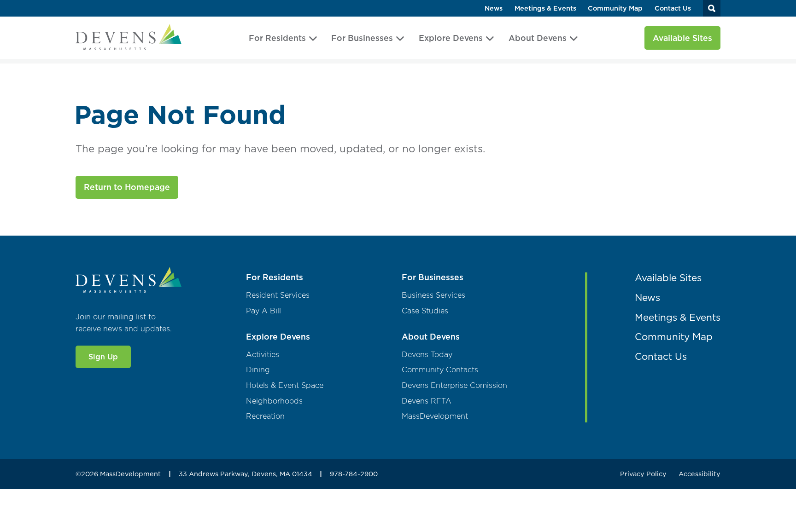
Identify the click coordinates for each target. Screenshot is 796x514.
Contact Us (673, 8)
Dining (258, 369)
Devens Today (427, 354)
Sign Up (103, 357)
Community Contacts (440, 369)
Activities (262, 354)
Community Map (615, 8)
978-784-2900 (354, 474)
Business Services (433, 295)
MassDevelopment (435, 416)
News (494, 8)
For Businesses (362, 38)
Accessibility (699, 474)
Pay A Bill (263, 310)
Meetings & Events (545, 8)
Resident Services (278, 295)
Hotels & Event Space (284, 385)
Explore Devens (451, 38)
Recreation (265, 416)
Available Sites (682, 38)
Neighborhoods (274, 401)
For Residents (277, 38)
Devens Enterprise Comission (454, 385)
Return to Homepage (127, 187)
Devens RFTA (426, 401)
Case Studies (425, 310)
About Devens (538, 38)
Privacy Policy (643, 474)
